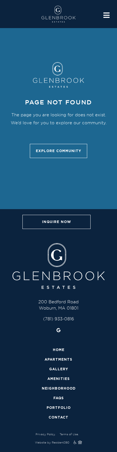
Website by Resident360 (52, 442)
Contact (58, 417)
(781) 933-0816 (58, 318)
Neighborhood (59, 388)
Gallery (58, 369)
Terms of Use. (69, 434)
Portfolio (59, 407)
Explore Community (58, 151)
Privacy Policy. (45, 434)
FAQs (58, 398)
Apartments (58, 359)
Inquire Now (56, 222)
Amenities (58, 378)
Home (58, 350)
